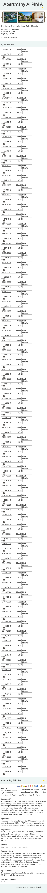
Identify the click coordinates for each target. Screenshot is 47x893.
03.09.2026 (6, 69)
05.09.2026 (6, 117)
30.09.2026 (6, 660)
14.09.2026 (6, 224)
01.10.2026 (6, 679)
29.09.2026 (6, 641)
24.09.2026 (7, 515)
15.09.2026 (6, 253)
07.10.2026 (6, 767)
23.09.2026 (6, 485)
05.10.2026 (6, 747)
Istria (23, 26)
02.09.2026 (6, 49)
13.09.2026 (6, 195)
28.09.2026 (6, 621)
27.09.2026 (6, 602)
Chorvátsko (15, 26)
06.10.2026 (6, 757)
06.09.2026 (7, 137)
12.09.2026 (6, 166)
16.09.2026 (6, 282)
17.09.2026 (6, 311)
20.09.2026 (6, 398)
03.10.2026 (6, 718)
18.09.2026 (6, 340)
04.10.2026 (6, 737)
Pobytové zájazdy (10, 37)
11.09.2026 (6, 156)
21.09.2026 (6, 427)
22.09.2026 (6, 456)
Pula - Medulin (32, 26)
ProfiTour (40, 887)
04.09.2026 (7, 88)
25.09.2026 (6, 544)
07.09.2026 (6, 146)
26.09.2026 (6, 573)
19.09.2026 (6, 369)
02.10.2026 (6, 699)
